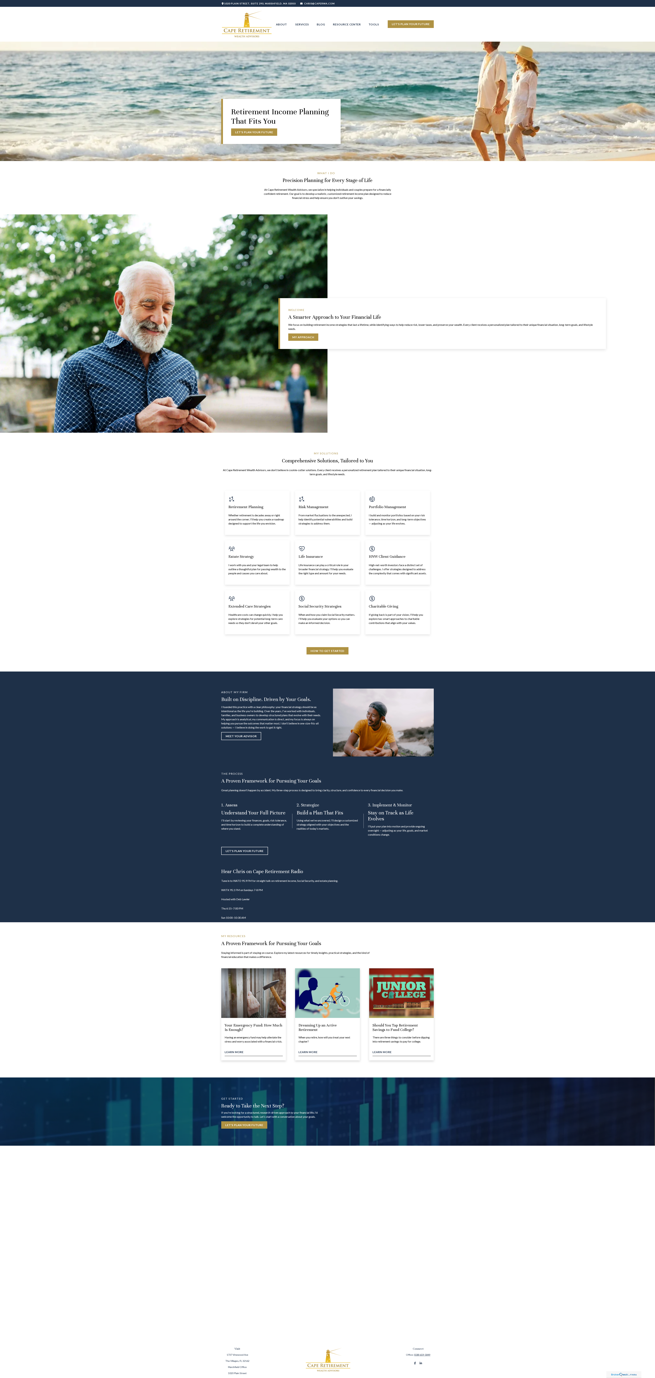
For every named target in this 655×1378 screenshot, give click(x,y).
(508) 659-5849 (422, 1354)
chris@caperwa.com (319, 3)
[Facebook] (415, 1363)
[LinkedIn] (420, 1363)
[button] (282, 24)
